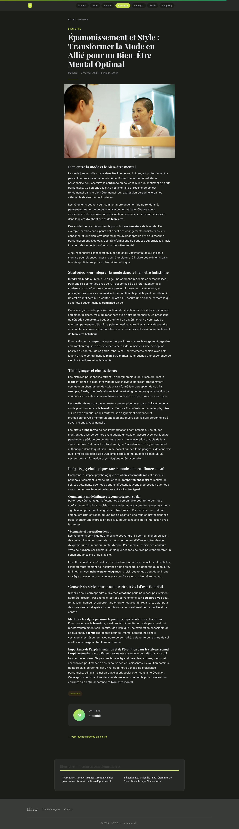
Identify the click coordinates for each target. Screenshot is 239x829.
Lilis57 (32, 809)
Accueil (82, 5)
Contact (68, 809)
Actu (95, 5)
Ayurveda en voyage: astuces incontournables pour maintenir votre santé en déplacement (87, 779)
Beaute (108, 5)
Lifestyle (138, 5)
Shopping (167, 5)
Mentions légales (51, 809)
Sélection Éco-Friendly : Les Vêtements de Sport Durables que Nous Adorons (148, 779)
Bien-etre (123, 5)
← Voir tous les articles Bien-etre (87, 736)
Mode (153, 5)
